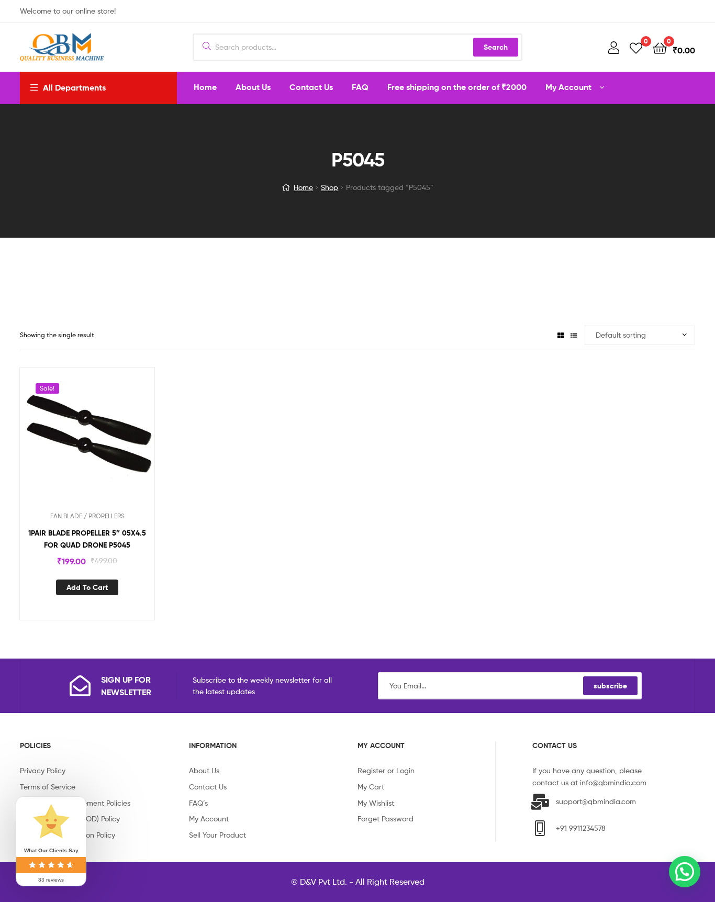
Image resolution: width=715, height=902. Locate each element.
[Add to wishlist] (74, 442)
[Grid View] (560, 334)
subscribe (610, 686)
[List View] (573, 334)
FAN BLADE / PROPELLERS (87, 516)
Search (496, 47)
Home (303, 187)
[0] (636, 47)
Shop (329, 187)
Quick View (100, 442)
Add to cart (87, 587)
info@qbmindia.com (613, 782)
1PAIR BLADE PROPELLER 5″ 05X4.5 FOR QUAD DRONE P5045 (87, 539)
